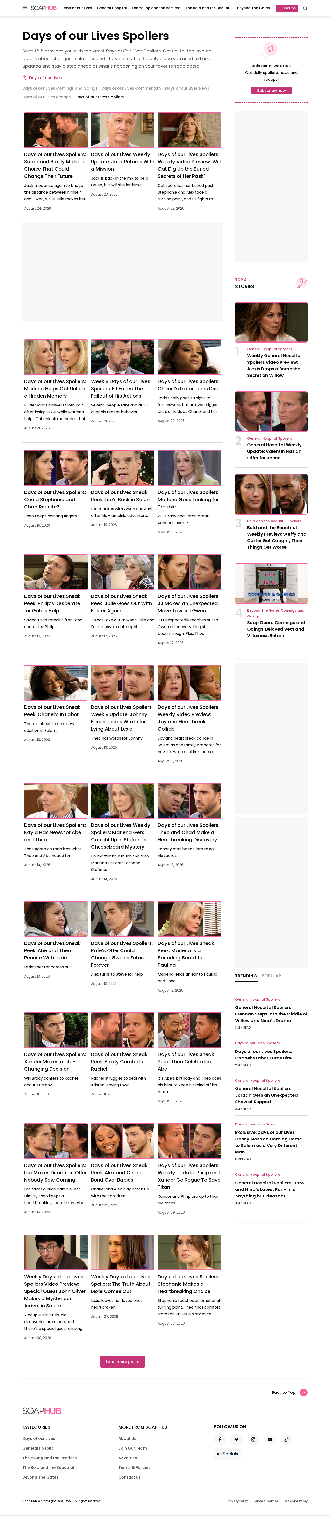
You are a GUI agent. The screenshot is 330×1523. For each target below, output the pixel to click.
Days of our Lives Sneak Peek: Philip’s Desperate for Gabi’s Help (52, 603)
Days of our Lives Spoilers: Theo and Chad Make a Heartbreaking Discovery (188, 832)
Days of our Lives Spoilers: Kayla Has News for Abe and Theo (55, 832)
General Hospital (112, 8)
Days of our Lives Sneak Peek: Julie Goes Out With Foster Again (121, 603)
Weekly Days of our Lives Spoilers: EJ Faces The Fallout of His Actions (120, 388)
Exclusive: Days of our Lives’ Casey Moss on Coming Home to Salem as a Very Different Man (268, 1142)
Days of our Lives (77, 8)
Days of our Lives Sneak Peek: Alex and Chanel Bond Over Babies (119, 1172)
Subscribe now (271, 90)
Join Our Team (132, 1448)
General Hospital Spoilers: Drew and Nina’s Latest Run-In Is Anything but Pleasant (269, 1189)
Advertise (127, 1458)
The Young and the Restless (156, 8)
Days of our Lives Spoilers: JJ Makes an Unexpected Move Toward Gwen (188, 603)
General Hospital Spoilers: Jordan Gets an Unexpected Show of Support (266, 1095)
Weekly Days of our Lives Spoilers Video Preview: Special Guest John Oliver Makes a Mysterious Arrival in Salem (55, 1291)
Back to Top (283, 1392)
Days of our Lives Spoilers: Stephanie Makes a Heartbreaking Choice (188, 1284)
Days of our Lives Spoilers (257, 1043)
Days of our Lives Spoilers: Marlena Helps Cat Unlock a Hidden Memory (55, 388)
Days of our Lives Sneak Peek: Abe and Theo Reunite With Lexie (52, 950)
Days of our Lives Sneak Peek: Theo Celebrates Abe (186, 1061)
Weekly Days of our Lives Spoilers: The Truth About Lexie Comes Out (121, 1284)
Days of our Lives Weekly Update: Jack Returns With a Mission (122, 161)
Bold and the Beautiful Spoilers (274, 521)
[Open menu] (24, 8)
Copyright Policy (295, 1501)
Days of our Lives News (255, 1124)
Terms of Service (265, 1501)
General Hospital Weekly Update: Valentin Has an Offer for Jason (274, 451)
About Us (127, 1438)
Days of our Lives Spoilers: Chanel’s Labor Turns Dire (263, 1054)
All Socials (227, 1454)
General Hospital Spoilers (269, 349)
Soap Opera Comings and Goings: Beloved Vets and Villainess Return (276, 628)
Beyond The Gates (253, 8)
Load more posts (122, 1361)
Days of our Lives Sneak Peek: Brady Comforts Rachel (119, 1061)
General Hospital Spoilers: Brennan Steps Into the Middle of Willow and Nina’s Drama (271, 1013)
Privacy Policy (238, 1501)
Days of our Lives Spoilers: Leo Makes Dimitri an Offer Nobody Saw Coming (55, 1172)
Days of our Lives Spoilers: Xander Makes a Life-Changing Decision (55, 1061)
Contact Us (129, 1477)
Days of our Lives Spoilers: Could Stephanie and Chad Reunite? (55, 499)
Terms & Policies (134, 1467)
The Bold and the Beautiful (209, 8)
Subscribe (287, 8)
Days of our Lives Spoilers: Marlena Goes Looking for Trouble (188, 499)
